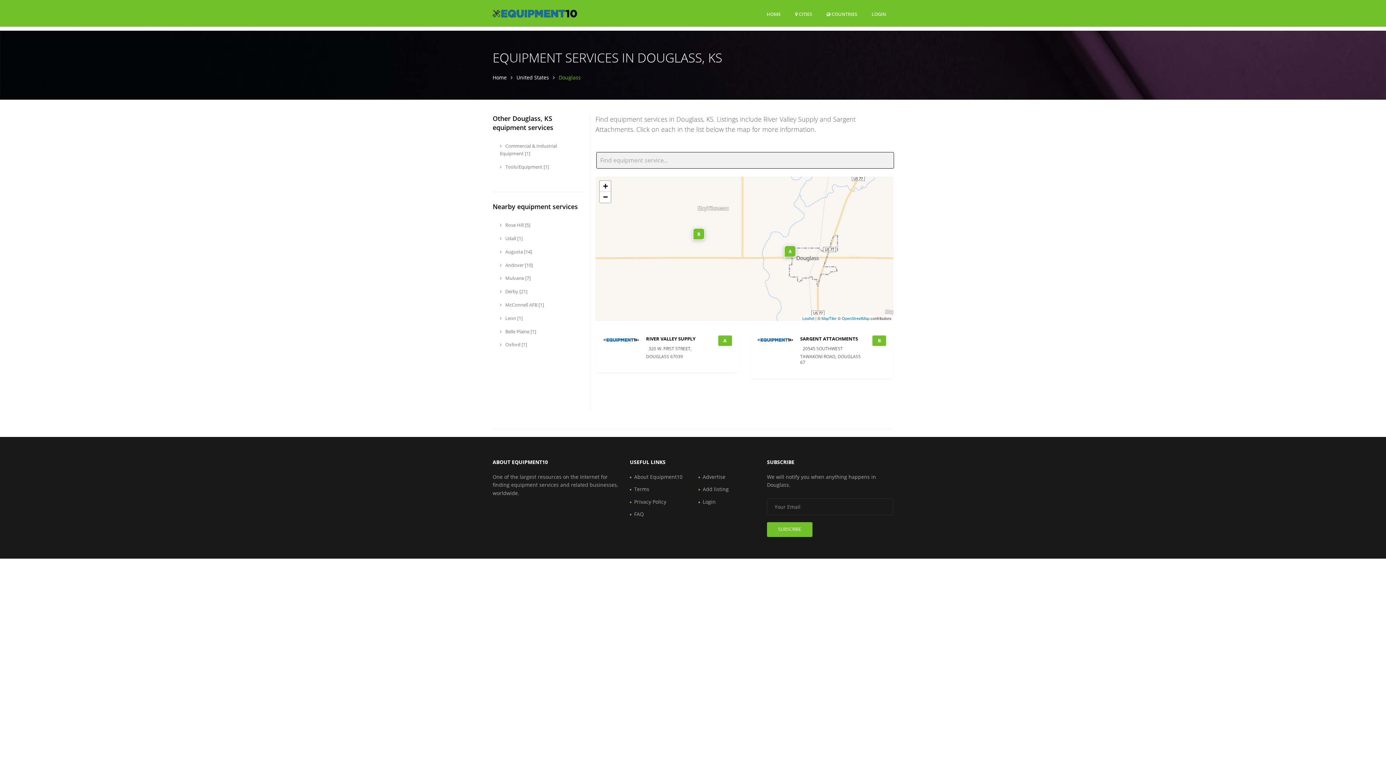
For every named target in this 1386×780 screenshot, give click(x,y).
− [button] (605, 197)
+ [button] (605, 186)
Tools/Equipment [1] (526, 167)
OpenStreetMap (855, 318)
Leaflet (808, 318)
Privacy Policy (650, 501)
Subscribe (789, 529)
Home (774, 14)
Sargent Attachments (829, 338)
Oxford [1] (515, 344)
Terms (641, 489)
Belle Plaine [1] (520, 331)
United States (533, 77)
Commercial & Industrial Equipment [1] (528, 150)
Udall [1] (513, 238)
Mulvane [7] (517, 278)
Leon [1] (513, 318)
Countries (844, 13)
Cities (805, 14)
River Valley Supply (671, 338)
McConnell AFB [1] (524, 305)
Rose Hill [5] (517, 225)
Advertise (714, 476)
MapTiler (829, 318)
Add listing (716, 489)
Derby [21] (515, 291)
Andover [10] (518, 265)
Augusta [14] (518, 251)
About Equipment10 (658, 476)
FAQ (639, 514)
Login (879, 13)
